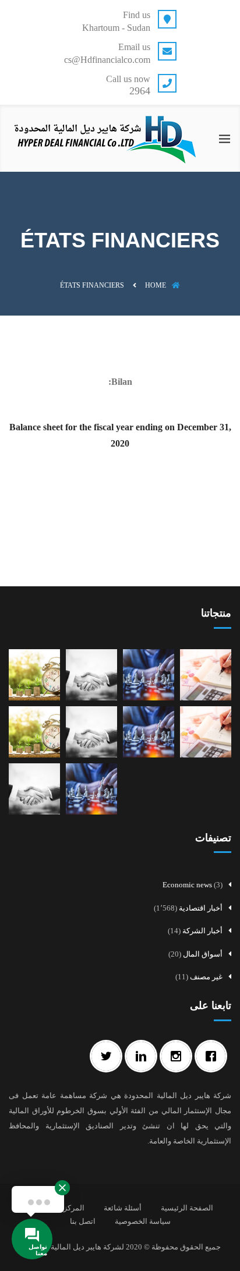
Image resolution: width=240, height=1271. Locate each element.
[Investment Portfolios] (34, 731)
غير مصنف (206, 976)
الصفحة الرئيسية (187, 1207)
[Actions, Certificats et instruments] (148, 674)
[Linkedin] (143, 1056)
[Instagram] (178, 1056)
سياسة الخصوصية (143, 1221)
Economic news (187, 884)
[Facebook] (213, 1056)
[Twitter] (108, 1056)
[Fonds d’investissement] (205, 674)
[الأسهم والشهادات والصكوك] (91, 788)
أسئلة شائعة (123, 1207)
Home (155, 285)
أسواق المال (203, 954)
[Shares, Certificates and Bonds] (148, 731)
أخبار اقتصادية (201, 908)
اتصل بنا (83, 1221)
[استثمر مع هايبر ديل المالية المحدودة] (34, 788)
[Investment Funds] (205, 731)
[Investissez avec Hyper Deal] (91, 674)
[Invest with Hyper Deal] (91, 731)
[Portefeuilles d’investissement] (34, 674)
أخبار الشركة (202, 930)
